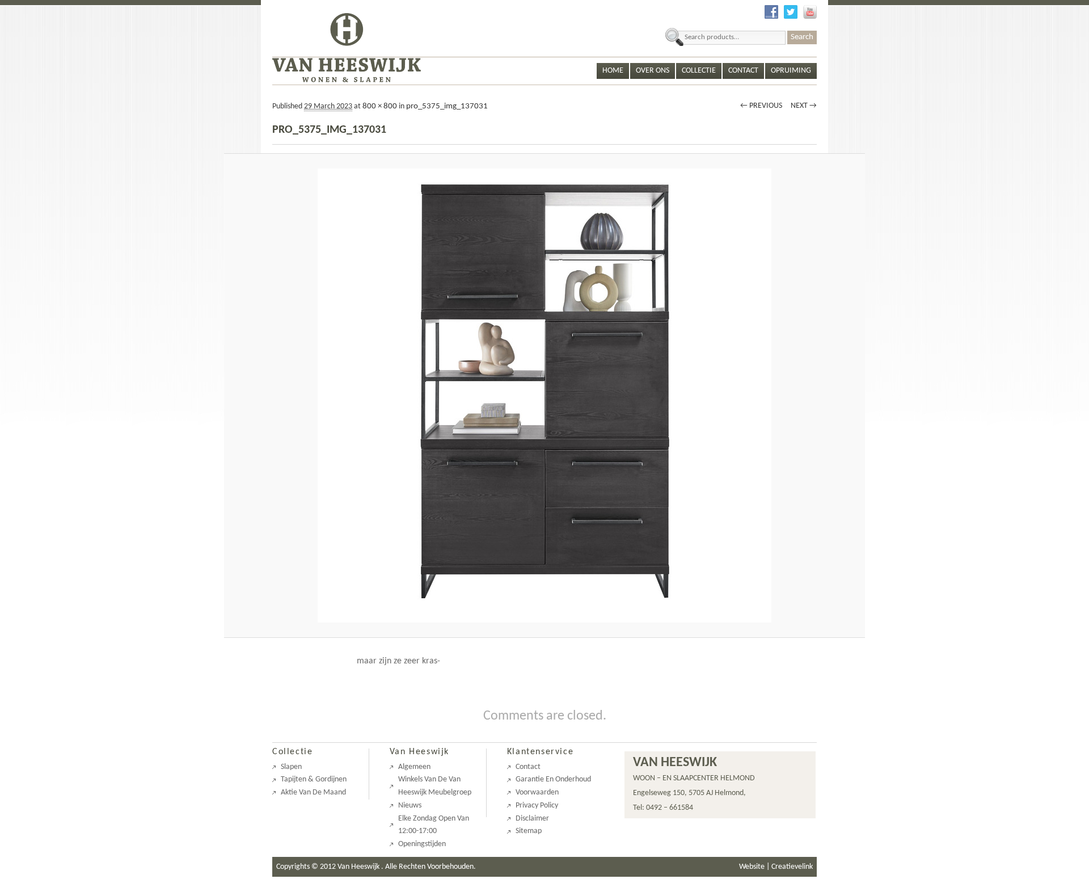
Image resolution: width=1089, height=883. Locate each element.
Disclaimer (532, 818)
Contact (743, 70)
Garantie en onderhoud (553, 779)
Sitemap (529, 831)
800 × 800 (379, 106)
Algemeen (414, 767)
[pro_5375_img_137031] (545, 396)
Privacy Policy (537, 805)
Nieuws (409, 805)
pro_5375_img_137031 (447, 106)
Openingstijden (422, 844)
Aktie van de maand (313, 792)
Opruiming (791, 70)
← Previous (761, 106)
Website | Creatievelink (776, 867)
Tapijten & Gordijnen (314, 779)
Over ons (652, 70)
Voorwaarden (537, 792)
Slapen (291, 767)
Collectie (699, 70)
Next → (804, 106)
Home (612, 70)
